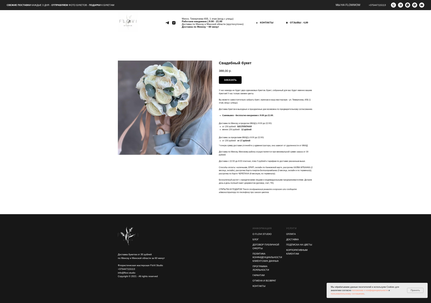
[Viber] (414, 5)
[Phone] (393, 5)
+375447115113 (377, 5)
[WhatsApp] (407, 5)
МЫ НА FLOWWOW (348, 5)
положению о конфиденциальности (370, 290)
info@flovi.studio (126, 272)
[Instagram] (174, 23)
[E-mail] (421, 5)
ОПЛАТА (291, 234)
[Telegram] (400, 5)
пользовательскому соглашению (347, 293)
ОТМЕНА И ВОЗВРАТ (264, 280)
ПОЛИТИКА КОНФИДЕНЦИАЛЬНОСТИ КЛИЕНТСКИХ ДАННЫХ (267, 257)
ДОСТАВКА (292, 239)
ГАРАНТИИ (259, 275)
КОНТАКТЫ (259, 286)
